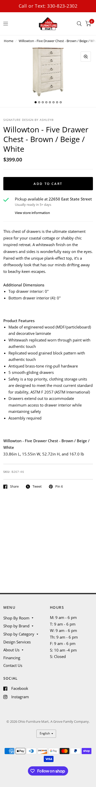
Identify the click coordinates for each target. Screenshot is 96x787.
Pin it (59, 487)
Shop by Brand (16, 625)
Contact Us (12, 665)
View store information (32, 212)
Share (14, 487)
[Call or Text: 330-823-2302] (48, 6)
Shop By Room (16, 617)
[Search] (79, 23)
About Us (11, 649)
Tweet (37, 487)
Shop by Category (18, 634)
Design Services (17, 641)
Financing (11, 657)
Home (8, 41)
